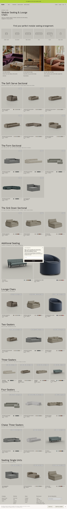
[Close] (66, 507)
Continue (33, 260)
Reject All (50, 506)
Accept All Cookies (59, 506)
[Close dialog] (42, 247)
